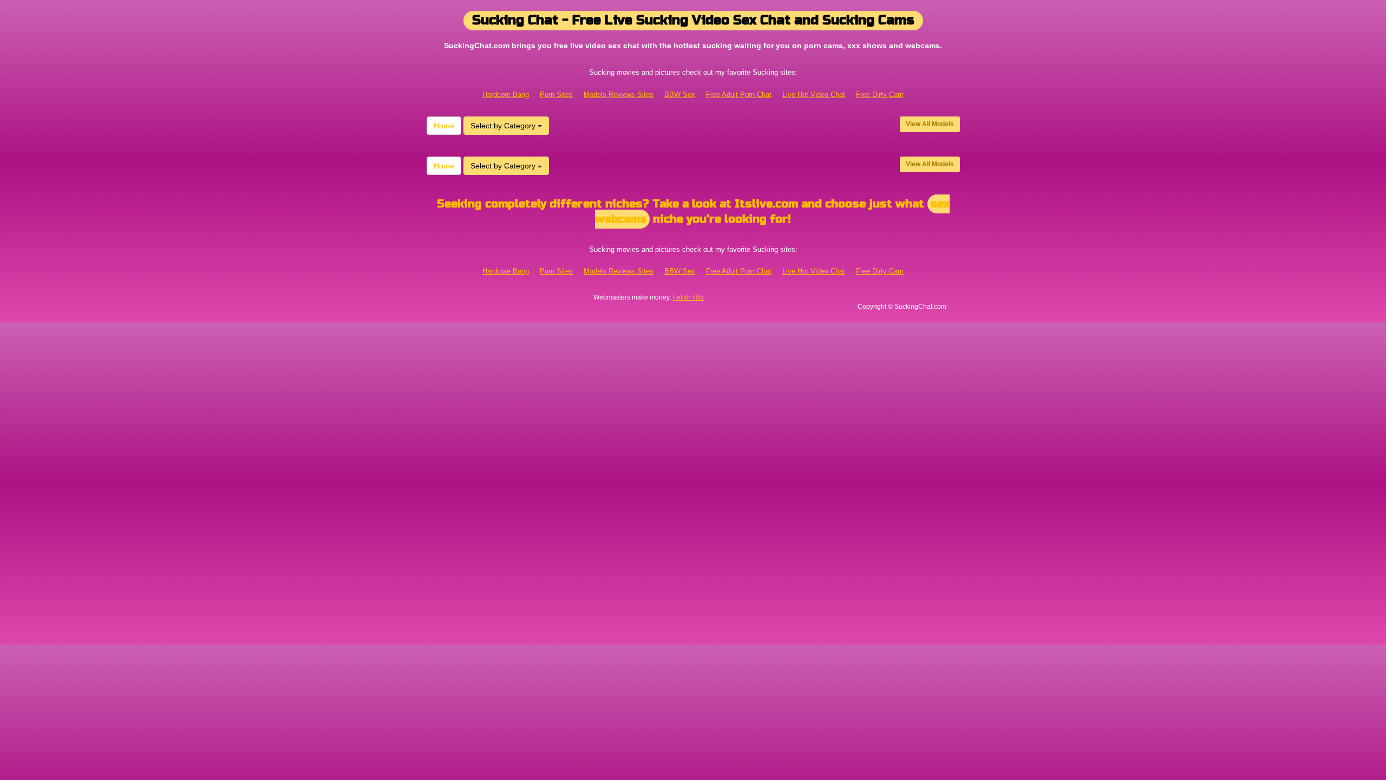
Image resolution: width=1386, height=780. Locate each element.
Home (444, 125)
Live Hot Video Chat (813, 94)
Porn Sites (556, 94)
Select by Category (504, 125)
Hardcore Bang (505, 94)
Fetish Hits (688, 297)
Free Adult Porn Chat (739, 94)
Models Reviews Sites (618, 94)
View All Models (930, 124)
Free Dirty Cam (880, 94)
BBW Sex (679, 94)
